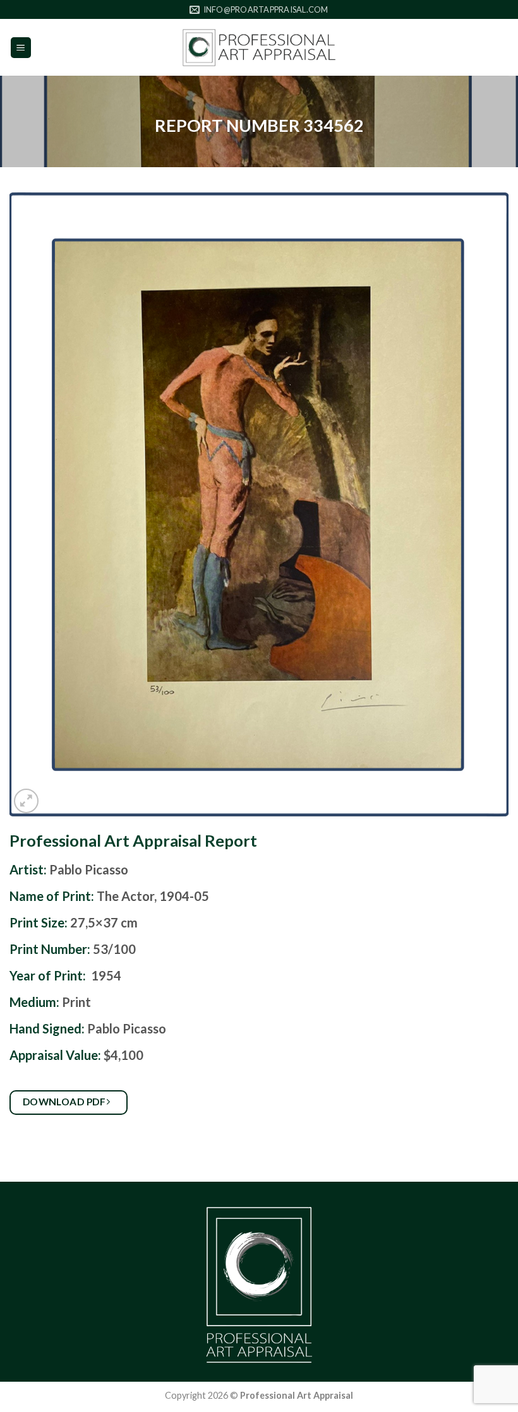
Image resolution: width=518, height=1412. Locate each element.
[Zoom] (26, 801)
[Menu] (21, 47)
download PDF (65, 1101)
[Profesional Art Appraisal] (259, 47)
